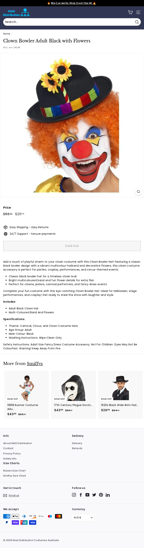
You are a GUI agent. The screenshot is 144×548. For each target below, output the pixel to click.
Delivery (77, 443)
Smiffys (35, 363)
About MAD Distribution (17, 443)
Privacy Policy (12, 453)
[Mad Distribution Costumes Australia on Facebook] (81, 495)
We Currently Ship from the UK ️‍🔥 (73, 3)
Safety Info (10, 458)
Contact (8, 448)
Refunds (77, 448)
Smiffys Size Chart (14, 475)
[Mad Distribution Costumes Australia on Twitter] (94, 495)
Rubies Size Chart (14, 470)
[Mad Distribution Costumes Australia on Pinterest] (101, 495)
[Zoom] (138, 191)
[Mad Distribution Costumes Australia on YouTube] (87, 495)
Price (7, 208)
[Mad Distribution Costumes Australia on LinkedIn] (108, 495)
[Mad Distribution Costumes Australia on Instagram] (74, 495)
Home (6, 33)
